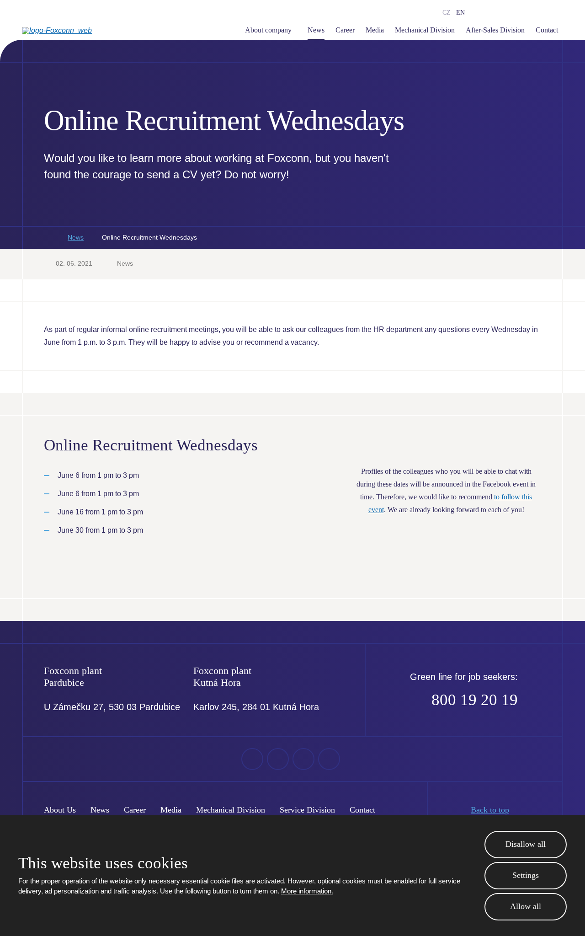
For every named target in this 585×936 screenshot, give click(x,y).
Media (375, 30)
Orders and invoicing (288, 254)
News (316, 30)
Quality (270, 340)
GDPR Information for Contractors (290, 279)
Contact (547, 30)
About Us (60, 809)
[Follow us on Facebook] (491, 12)
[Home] (46, 238)
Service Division (307, 809)
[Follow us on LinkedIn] (520, 12)
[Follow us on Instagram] (535, 12)
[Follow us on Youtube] (506, 12)
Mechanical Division (425, 30)
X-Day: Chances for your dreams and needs (293, 173)
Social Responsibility (288, 360)
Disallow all (525, 844)
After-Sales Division (495, 30)
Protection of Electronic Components (292, 384)
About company (268, 30)
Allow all (525, 906)
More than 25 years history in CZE (299, 87)
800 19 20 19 (474, 700)
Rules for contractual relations (300, 235)
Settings (525, 875)
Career (345, 30)
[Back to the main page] (72, 30)
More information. (307, 891)
